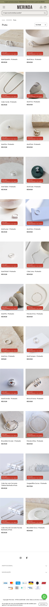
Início (3, 20)
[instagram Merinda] (20, 558)
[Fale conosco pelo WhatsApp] (44, 596)
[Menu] (4, 7)
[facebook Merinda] (27, 558)
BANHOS (9, 20)
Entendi (43, 604)
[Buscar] (45, 13)
